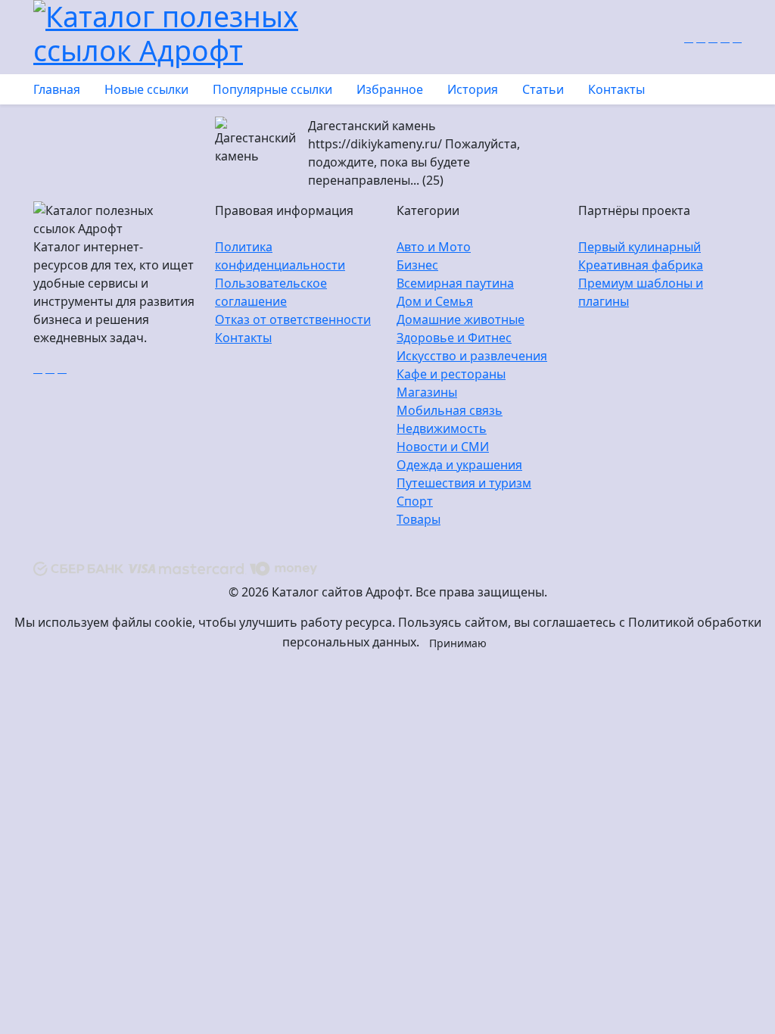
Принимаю (458, 643)
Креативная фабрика (640, 265)
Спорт (415, 501)
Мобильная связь (450, 410)
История (472, 89)
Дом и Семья (435, 301)
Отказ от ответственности (293, 319)
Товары (418, 519)
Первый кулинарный (639, 246)
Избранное (389, 89)
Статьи (543, 89)
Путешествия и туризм (464, 483)
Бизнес (417, 265)
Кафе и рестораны (451, 374)
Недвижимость (442, 428)
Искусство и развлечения (472, 355)
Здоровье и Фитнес (454, 337)
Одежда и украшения (459, 464)
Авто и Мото (434, 246)
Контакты (616, 89)
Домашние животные (460, 319)
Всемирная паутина (455, 283)
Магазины (427, 392)
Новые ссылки (146, 89)
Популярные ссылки (272, 89)
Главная (56, 89)
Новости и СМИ (443, 446)
